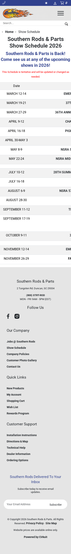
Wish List (12, 407)
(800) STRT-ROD (35, 295)
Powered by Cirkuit (35, 537)
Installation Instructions (22, 435)
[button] (4, 3)
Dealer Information (18, 453)
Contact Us (13, 366)
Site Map (51, 523)
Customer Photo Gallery (22, 360)
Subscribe (56, 504)
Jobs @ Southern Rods (21, 341)
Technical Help (16, 447)
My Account (14, 394)
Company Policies (18, 354)
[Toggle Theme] (47, 3)
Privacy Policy (35, 523)
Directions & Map (17, 441)
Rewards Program (18, 413)
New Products (15, 388)
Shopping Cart (16, 400)
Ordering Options (17, 460)
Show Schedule (16, 347)
